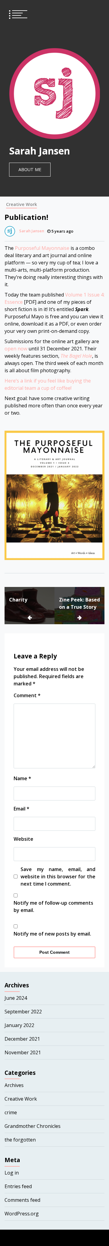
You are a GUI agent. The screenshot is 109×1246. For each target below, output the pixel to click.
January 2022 (19, 1025)
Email (21, 808)
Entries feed (18, 1186)
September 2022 (23, 1011)
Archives (14, 1085)
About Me (29, 169)
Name (22, 778)
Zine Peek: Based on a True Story (79, 603)
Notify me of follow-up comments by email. (53, 906)
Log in (12, 1172)
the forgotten (20, 1139)
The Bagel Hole (76, 356)
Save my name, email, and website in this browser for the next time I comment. (58, 876)
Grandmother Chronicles (33, 1126)
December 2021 (22, 1039)
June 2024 (16, 998)
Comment (27, 695)
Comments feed (22, 1200)
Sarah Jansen (39, 150)
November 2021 (23, 1052)
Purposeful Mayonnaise (42, 248)
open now (16, 348)
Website (23, 839)
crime (11, 1112)
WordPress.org (22, 1213)
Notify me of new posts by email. (52, 933)
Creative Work (21, 204)
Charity (18, 599)
